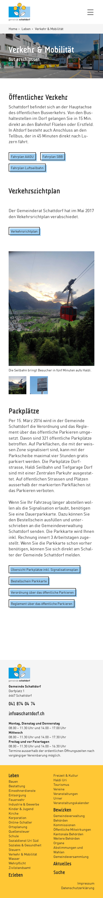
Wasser (14, 858)
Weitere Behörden (66, 838)
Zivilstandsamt (20, 867)
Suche (59, 872)
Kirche (13, 813)
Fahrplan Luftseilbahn (27, 167)
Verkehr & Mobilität (23, 854)
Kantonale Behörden (68, 833)
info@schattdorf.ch (27, 714)
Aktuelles (62, 864)
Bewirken (62, 810)
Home (13, 28)
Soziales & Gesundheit (25, 845)
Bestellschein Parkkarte (29, 580)
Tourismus (61, 784)
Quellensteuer (19, 831)
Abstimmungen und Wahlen (68, 849)
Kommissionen (64, 824)
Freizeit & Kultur (65, 775)
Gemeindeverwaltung (69, 815)
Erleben (16, 875)
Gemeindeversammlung (71, 856)
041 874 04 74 (22, 704)
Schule (14, 835)
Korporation (17, 817)
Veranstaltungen (65, 793)
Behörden (60, 820)
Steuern (14, 849)
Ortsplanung (18, 826)
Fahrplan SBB (52, 156)
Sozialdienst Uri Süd (24, 840)
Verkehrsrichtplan (24, 231)
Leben (26, 28)
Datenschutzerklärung (77, 887)
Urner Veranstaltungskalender (71, 800)
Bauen (13, 781)
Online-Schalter (20, 822)
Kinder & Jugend (21, 808)
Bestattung (17, 785)
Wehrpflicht (17, 863)
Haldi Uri (60, 779)
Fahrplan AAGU (22, 156)
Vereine (58, 789)
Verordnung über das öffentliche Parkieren (42, 592)
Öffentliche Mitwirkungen (72, 829)
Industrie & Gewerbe (24, 804)
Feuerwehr (17, 799)
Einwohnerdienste (22, 790)
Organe (58, 842)
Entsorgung (17, 795)
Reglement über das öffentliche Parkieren (41, 603)
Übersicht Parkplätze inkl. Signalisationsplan (44, 569)
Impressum (85, 883)
